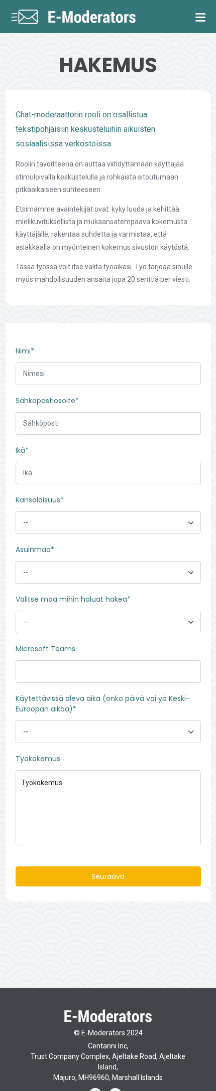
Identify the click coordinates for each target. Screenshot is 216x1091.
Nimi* (25, 351)
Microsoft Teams (45, 649)
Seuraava (108, 876)
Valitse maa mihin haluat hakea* (73, 599)
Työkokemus (38, 759)
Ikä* (22, 450)
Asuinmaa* (35, 549)
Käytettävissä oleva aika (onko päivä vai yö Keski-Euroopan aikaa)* (103, 703)
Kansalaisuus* (40, 500)
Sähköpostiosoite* (47, 401)
